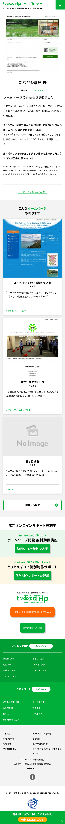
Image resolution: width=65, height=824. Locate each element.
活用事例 (36, 707)
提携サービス (32, 768)
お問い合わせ (8, 738)
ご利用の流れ (38, 713)
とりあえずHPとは (11, 701)
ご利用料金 (8, 707)
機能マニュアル (39, 658)
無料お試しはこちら (32, 819)
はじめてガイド (9, 658)
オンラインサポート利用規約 (32, 759)
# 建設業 (27, 410)
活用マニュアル (9, 676)
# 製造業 (10, 489)
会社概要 (36, 738)
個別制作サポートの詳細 (32, 575)
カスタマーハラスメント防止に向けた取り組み (32, 764)
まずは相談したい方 (32, 627)
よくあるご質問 (38, 664)
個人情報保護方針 (40, 743)
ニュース (6, 733)
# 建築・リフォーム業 (14, 410)
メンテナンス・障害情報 (41, 733)
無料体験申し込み (11, 719)
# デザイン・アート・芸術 (16, 310)
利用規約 (7, 743)
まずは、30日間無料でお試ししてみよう (32, 612)
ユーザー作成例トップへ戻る (32, 192)
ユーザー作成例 (39, 670)
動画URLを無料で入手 (32, 548)
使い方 (6, 713)
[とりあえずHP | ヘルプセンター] (22, 4)
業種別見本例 (9, 670)
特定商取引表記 (9, 748)
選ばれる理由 (38, 701)
